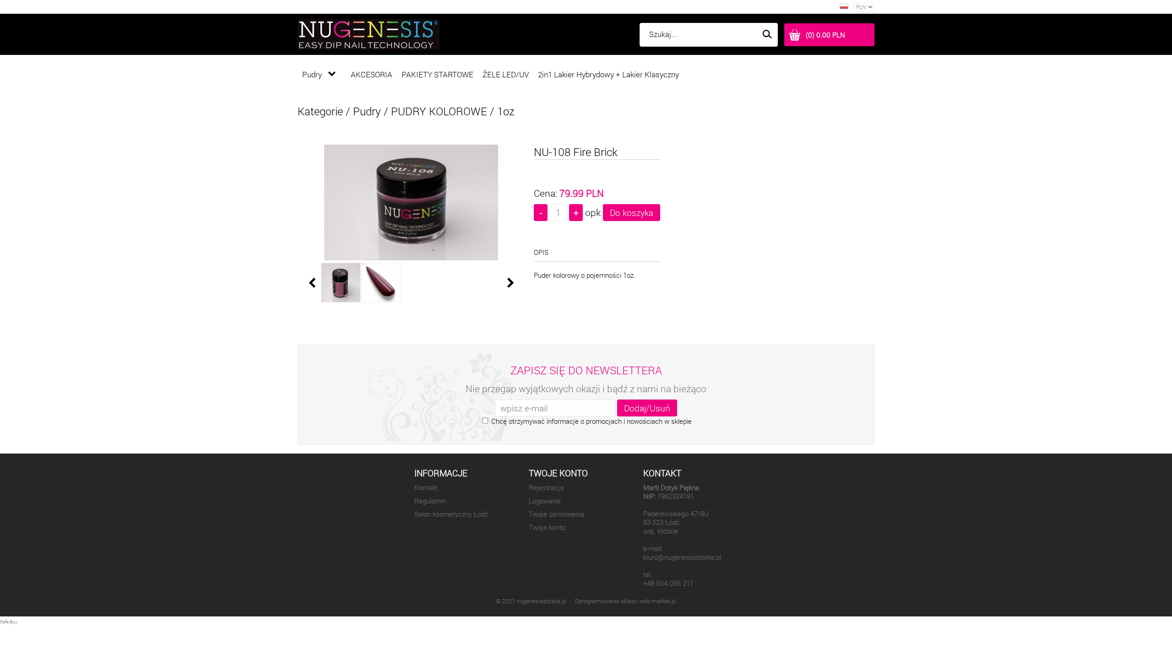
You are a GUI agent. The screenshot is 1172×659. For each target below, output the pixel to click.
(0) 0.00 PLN (825, 35)
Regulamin (430, 501)
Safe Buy (8, 622)
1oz (506, 111)
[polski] (844, 6)
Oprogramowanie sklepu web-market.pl (625, 601)
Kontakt (426, 487)
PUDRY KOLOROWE (439, 111)
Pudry (367, 111)
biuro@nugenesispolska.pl (682, 557)
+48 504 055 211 (668, 583)
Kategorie (320, 111)
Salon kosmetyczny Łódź (451, 514)
